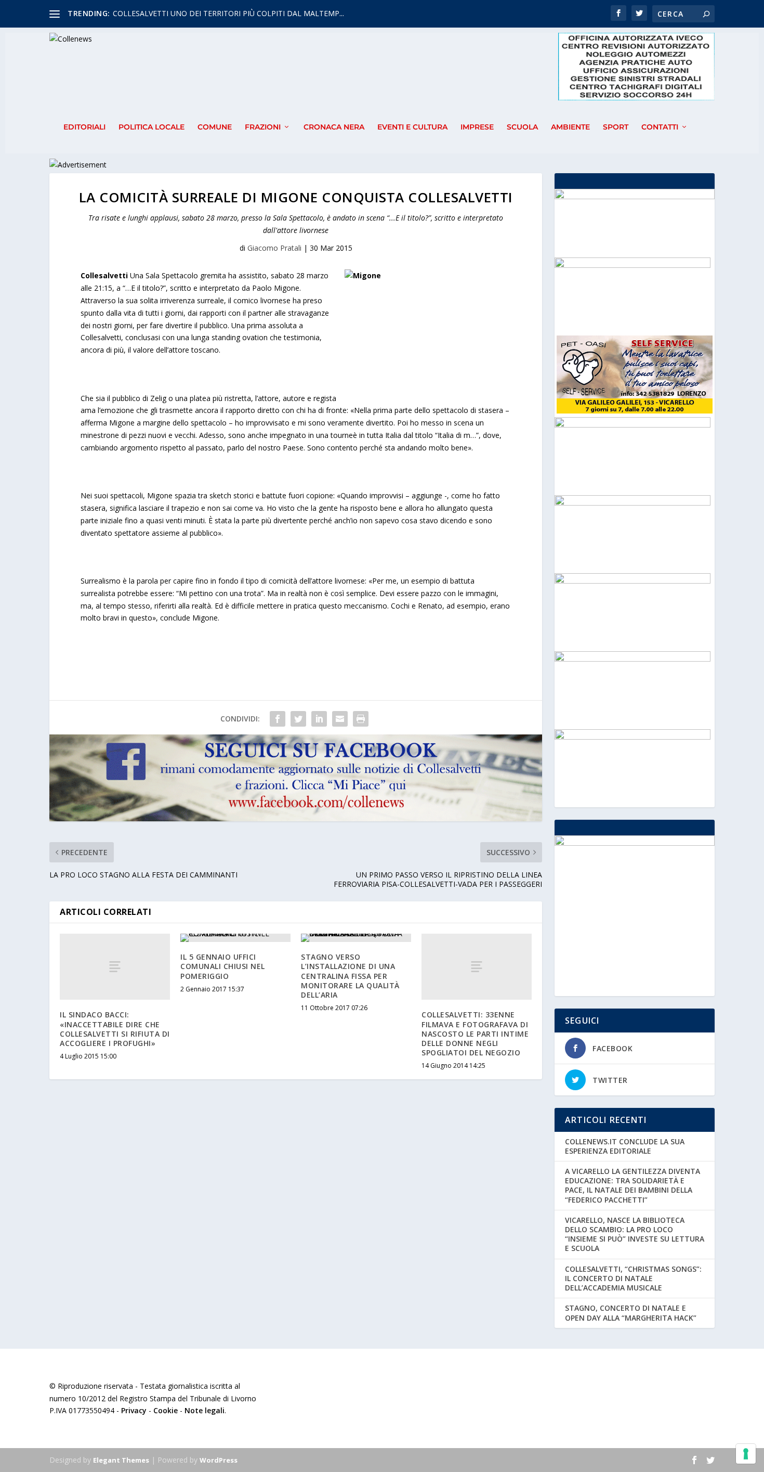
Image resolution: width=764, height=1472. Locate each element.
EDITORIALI (84, 127)
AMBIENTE (570, 127)
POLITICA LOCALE (151, 127)
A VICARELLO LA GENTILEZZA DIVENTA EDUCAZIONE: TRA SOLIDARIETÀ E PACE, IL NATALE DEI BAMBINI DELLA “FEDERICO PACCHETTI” (632, 1185)
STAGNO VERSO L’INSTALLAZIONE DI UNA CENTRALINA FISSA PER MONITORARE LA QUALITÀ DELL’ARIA (350, 976)
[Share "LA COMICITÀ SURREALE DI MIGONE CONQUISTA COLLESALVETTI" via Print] (360, 718)
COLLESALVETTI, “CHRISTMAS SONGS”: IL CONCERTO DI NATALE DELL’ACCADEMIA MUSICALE (633, 1278)
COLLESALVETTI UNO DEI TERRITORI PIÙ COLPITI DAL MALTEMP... (228, 13)
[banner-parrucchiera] (632, 659)
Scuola (522, 127)
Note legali (205, 1410)
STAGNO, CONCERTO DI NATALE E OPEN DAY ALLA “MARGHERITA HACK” (630, 1312)
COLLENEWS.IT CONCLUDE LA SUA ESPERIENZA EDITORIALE (624, 1146)
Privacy (134, 1410)
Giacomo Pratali (274, 248)
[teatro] (632, 265)
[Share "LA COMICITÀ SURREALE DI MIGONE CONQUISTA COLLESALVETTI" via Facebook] (277, 718)
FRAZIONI (263, 127)
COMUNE (214, 127)
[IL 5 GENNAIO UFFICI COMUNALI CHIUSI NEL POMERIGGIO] (235, 938)
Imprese (477, 127)
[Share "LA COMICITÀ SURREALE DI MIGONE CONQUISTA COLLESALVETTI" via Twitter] (298, 718)
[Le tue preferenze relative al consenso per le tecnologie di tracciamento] (746, 1454)
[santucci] (632, 503)
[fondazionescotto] (632, 425)
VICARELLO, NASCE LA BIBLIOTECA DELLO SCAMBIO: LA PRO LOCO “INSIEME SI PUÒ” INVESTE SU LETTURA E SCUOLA (634, 1234)
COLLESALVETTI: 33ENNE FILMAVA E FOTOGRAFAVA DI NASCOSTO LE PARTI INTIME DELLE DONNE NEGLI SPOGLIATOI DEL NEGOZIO (475, 1033)
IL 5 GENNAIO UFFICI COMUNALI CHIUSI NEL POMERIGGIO (222, 966)
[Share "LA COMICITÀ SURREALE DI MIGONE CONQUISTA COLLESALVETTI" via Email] (340, 718)
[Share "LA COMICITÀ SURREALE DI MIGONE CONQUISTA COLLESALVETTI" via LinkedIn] (319, 718)
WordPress (219, 1460)
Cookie (165, 1410)
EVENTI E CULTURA (412, 127)
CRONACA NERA (334, 127)
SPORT (615, 127)
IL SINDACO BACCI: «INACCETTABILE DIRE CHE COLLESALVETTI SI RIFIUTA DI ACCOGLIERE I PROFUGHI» (115, 1029)
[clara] (632, 737)
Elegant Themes (121, 1460)
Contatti (659, 127)
